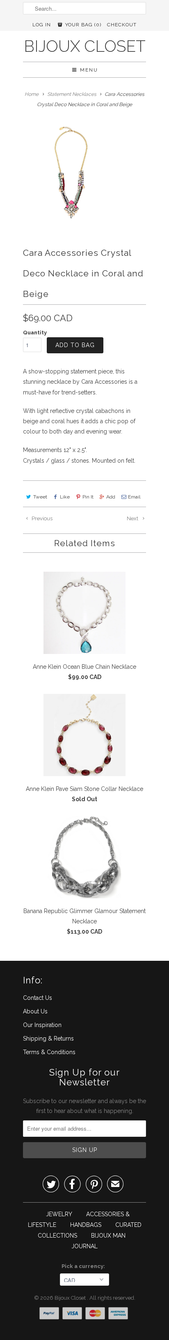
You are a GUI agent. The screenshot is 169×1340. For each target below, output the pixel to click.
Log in (41, 25)
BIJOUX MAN (108, 1235)
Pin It (88, 497)
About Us (35, 1011)
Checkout (122, 25)
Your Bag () (82, 25)
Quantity (35, 332)
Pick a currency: (84, 1266)
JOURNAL (84, 1246)
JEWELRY (59, 1214)
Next (133, 518)
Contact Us (37, 998)
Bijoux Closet (85, 46)
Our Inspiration (42, 1025)
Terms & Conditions (49, 1052)
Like (65, 497)
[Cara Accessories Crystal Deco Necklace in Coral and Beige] (71, 173)
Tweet (40, 497)
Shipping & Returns (48, 1038)
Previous (41, 518)
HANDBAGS (85, 1225)
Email (134, 497)
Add (110, 497)
